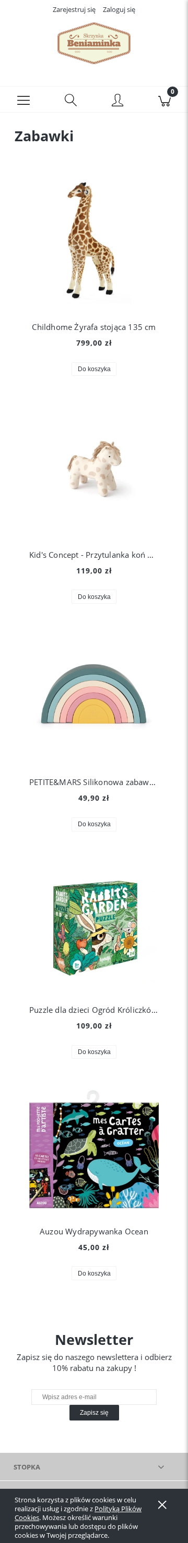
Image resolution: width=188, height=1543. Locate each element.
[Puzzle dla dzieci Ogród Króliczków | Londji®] (94, 924)
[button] (23, 100)
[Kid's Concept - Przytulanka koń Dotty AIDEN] (94, 469)
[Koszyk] (164, 100)
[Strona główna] (94, 43)
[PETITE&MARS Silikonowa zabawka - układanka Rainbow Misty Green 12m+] (94, 697)
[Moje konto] (117, 101)
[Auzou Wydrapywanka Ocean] (94, 1148)
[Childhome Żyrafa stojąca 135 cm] (94, 241)
